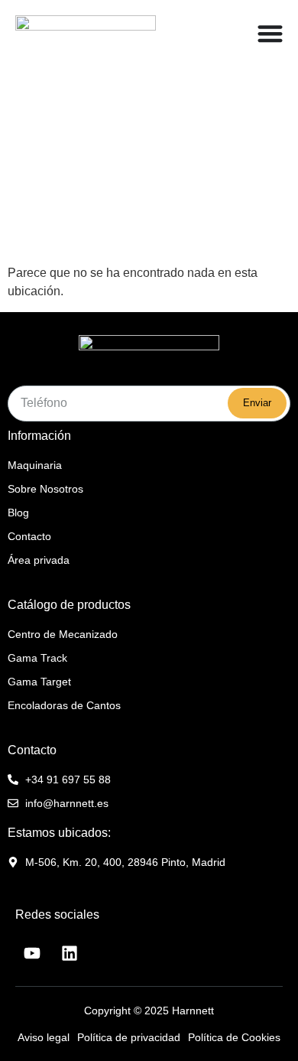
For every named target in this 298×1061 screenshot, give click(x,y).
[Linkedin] (69, 953)
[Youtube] (32, 953)
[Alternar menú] (270, 33)
